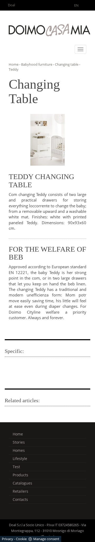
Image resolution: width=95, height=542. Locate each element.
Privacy (7, 538)
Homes (19, 450)
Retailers (20, 491)
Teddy (13, 69)
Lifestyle (20, 458)
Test (16, 466)
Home (13, 64)
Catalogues (22, 483)
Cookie (21, 538)
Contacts (20, 499)
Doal (11, 5)
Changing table (66, 64)
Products (20, 474)
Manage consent (46, 538)
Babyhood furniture (36, 64)
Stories (19, 442)
